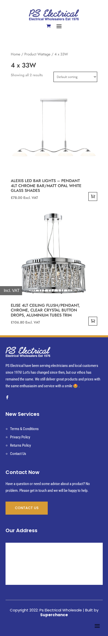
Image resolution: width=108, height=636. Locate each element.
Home (15, 54)
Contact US (26, 507)
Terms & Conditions (24, 429)
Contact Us (18, 453)
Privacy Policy (20, 437)
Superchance (54, 614)
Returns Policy (20, 445)
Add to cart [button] (92, 196)
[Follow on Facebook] (7, 397)
